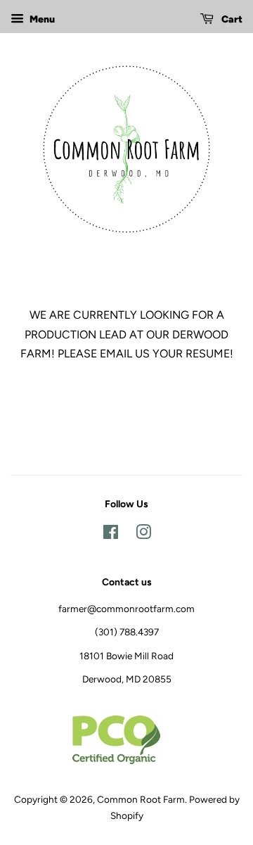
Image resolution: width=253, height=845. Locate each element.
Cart (230, 19)
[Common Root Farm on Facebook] (111, 534)
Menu (41, 19)
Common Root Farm (141, 799)
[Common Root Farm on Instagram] (143, 534)
